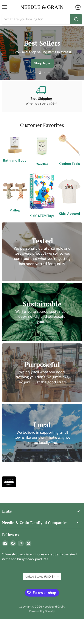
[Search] (76, 19)
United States (39, 576)
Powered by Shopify (42, 611)
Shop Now (42, 63)
